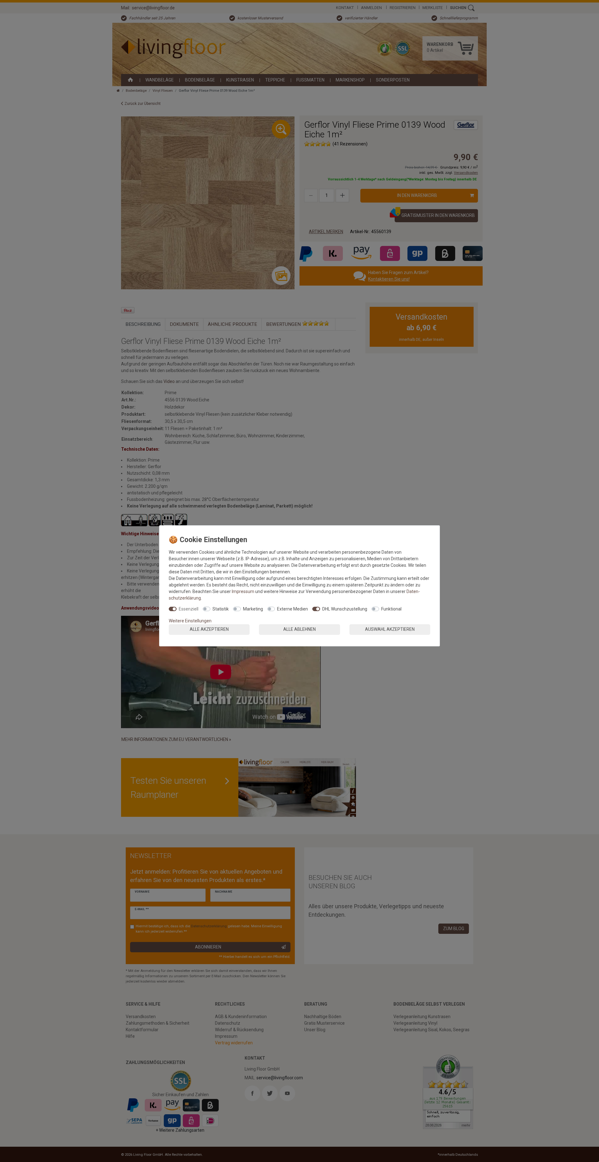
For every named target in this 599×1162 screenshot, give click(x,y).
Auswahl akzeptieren (390, 629)
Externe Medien (292, 608)
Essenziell (188, 608)
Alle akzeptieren (209, 629)
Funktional (391, 608)
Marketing (253, 608)
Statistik (220, 608)
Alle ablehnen (299, 629)
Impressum (243, 591)
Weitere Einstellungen (190, 620)
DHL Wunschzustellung (344, 608)
